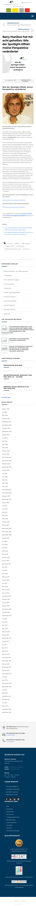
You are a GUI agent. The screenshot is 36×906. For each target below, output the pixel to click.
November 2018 (6, 609)
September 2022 (7, 535)
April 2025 (5, 444)
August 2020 (5, 580)
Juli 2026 (4, 412)
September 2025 (7, 431)
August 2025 (5, 434)
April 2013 (5, 680)
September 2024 (7, 467)
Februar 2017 (5, 654)
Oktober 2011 (5, 699)
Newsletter (9, 825)
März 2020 (5, 586)
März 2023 (5, 518)
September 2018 (6, 615)
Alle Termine (10, 814)
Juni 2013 (4, 677)
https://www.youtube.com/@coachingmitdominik (13, 200)
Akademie (8, 10)
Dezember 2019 (6, 596)
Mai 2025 (4, 441)
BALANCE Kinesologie (10, 301)
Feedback (17, 243)
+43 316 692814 (10, 742)
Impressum (9, 809)
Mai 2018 (4, 625)
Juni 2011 (4, 703)
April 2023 (5, 515)
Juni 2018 (4, 622)
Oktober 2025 (6, 428)
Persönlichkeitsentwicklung (13, 249)
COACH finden (19, 6)
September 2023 (7, 499)
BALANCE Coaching (9, 309)
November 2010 (6, 712)
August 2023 (5, 502)
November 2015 (6, 667)
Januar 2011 (5, 706)
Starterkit (9, 828)
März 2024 (5, 486)
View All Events (6, 397)
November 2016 (6, 661)
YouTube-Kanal (20, 246)
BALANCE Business (9, 305)
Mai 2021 (4, 570)
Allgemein (25, 81)
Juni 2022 (5, 544)
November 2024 (6, 460)
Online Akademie (11, 822)
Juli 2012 (4, 690)
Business (22, 10)
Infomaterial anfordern (13, 830)
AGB (7, 806)
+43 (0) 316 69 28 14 (14, 769)
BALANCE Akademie (10, 296)
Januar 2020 (5, 593)
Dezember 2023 (6, 489)
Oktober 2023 (6, 496)
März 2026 (5, 415)
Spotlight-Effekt (9, 246)
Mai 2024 (4, 480)
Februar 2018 (6, 631)
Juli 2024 (4, 473)
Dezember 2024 (6, 457)
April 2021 (5, 573)
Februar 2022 (6, 557)
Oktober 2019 (6, 599)
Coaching (27, 10)
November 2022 (6, 531)
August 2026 (5, 409)
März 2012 (5, 693)
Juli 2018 (4, 619)
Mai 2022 (4, 548)
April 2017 (5, 648)
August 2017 (5, 641)
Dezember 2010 (6, 709)
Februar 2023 (6, 522)
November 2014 (6, 673)
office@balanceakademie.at (16, 767)
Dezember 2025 (6, 422)
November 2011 (6, 696)
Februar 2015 (5, 670)
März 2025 (5, 447)
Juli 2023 (4, 506)
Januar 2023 (5, 525)
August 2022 (5, 538)
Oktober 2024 (6, 464)
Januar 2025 (5, 454)
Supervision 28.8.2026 (13, 365)
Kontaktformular (10, 735)
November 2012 (6, 683)
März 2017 (5, 651)
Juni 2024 (5, 476)
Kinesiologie (15, 10)
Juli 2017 (4, 644)
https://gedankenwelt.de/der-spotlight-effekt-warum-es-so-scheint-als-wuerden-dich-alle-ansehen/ (19, 233)
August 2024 (5, 470)
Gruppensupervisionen (13, 817)
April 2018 (5, 628)
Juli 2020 (4, 583)
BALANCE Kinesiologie (13, 789)
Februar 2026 (6, 418)
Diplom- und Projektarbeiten (12, 292)
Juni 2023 (5, 509)
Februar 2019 (6, 606)
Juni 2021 (4, 567)
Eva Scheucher (8, 275)
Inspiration (26, 249)
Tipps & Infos (7, 288)
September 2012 (6, 686)
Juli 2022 (4, 541)
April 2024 (5, 483)
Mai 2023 (4, 512)
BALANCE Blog (28, 2)
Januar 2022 (5, 560)
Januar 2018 (5, 635)
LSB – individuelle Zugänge (11, 279)
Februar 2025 (6, 451)
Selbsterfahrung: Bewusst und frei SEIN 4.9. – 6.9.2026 (18, 376)
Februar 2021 (5, 577)
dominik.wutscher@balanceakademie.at (16, 216)
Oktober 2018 (6, 612)
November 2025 (6, 425)
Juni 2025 (5, 438)
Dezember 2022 (6, 528)
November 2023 (6, 493)
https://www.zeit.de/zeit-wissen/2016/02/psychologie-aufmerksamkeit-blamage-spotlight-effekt (18, 229)
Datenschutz (10, 811)
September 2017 (6, 638)
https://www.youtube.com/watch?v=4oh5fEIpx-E (13, 207)
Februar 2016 (6, 664)
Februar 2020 (6, 589)
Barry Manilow (26, 243)
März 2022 (5, 554)
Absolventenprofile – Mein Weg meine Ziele (16, 271)
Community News (26, 80)
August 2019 (5, 602)
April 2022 (5, 551)
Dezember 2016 (6, 657)
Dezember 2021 (6, 564)
